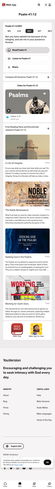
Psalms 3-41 (18, 116)
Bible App (17, 336)
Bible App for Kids (36, 336)
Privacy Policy (18, 464)
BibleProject (15, 119)
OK (47, 462)
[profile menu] (48, 4)
